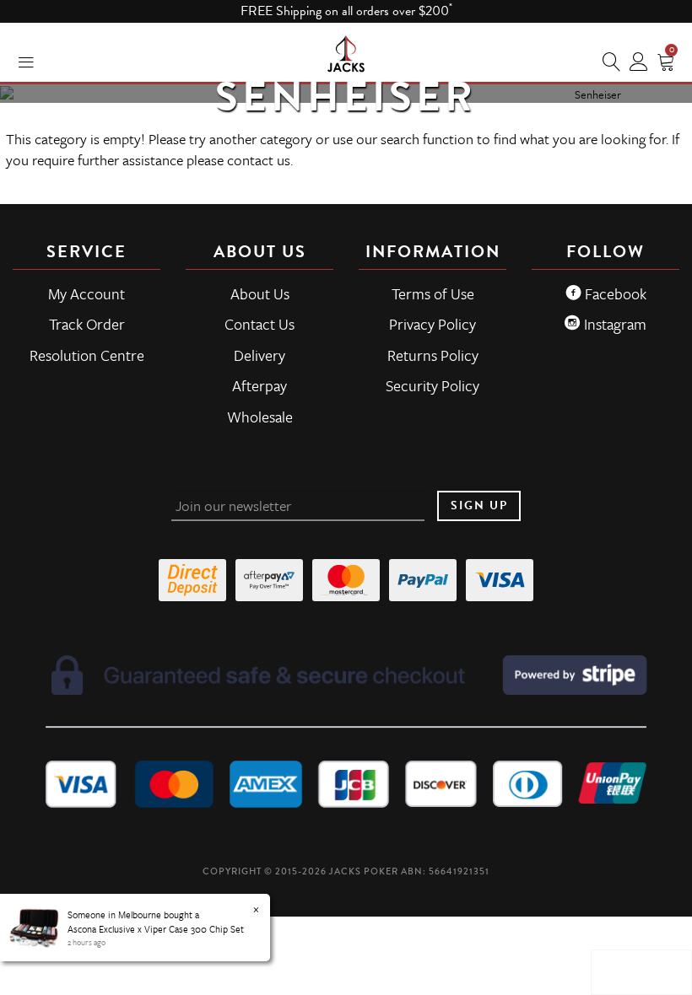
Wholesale (260, 417)
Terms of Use (433, 293)
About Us (259, 293)
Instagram (613, 324)
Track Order (87, 324)
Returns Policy (432, 355)
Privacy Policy (432, 324)
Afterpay (259, 385)
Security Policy (432, 385)
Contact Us (259, 324)
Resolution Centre (87, 355)
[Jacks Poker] (346, 50)
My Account (86, 293)
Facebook (613, 293)
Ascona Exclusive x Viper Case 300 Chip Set (156, 929)
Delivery (259, 355)
